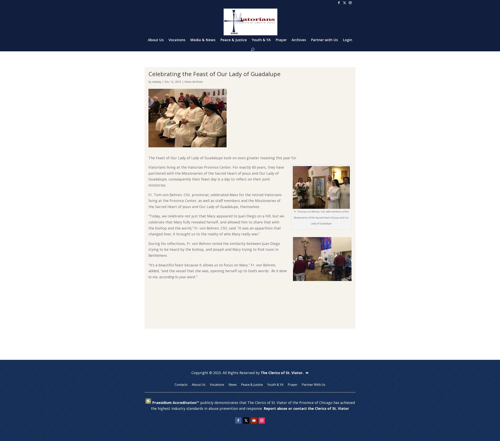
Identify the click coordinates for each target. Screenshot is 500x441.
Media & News (202, 40)
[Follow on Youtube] (254, 420)
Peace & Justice (233, 40)
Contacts (181, 385)
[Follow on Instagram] (262, 420)
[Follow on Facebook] (238, 420)
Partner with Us (324, 40)
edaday (156, 82)
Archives (299, 40)
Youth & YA (261, 40)
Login (347, 40)
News (233, 385)
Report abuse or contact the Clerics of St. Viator (306, 408)
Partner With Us (313, 385)
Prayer (281, 40)
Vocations (177, 40)
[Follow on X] (246, 420)
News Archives (193, 82)
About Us (156, 40)
